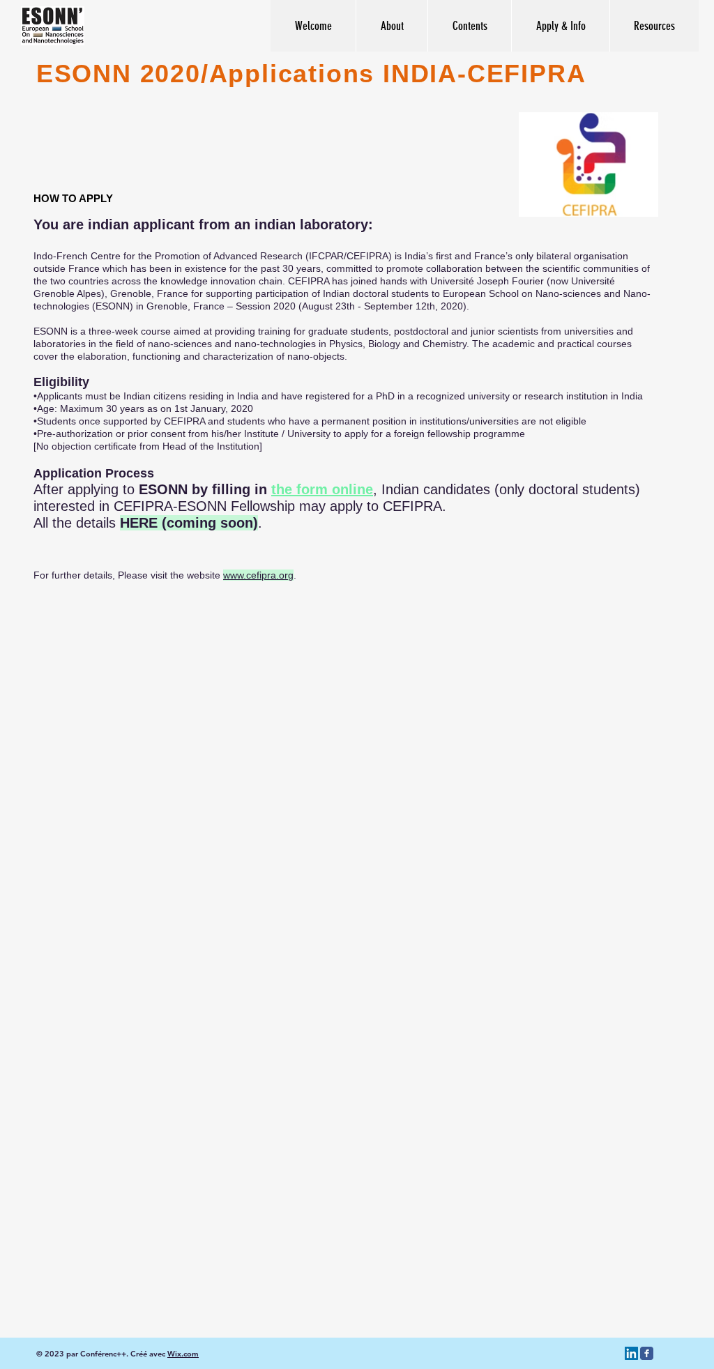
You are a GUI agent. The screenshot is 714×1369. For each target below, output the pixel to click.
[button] (469, 26)
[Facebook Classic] (646, 1353)
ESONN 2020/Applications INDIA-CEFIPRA (307, 73)
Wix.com (183, 1354)
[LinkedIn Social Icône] (631, 1353)
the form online (322, 489)
